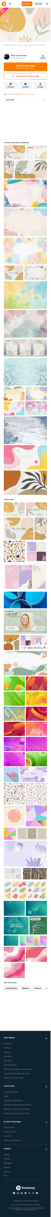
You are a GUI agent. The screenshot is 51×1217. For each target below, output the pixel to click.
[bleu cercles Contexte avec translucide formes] (25, 701)
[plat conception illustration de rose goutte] (33, 968)
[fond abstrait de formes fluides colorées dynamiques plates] (25, 520)
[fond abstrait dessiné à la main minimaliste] (14, 166)
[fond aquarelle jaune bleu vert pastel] (25, 328)
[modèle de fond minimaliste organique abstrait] (13, 291)
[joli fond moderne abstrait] (25, 240)
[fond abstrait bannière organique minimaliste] (14, 151)
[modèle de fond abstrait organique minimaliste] (14, 573)
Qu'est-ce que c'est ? (28, 94)
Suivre (43, 58)
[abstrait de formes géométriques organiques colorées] (14, 457)
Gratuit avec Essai (25, 66)
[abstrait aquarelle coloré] (25, 211)
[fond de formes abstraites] (15, 306)
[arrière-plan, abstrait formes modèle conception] (32, 1065)
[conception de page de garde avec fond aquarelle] (25, 381)
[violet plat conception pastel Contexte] (17, 984)
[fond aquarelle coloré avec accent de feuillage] (14, 442)
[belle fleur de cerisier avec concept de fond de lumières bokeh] (14, 472)
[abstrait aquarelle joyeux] (25, 357)
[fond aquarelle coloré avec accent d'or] (25, 269)
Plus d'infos (10, 99)
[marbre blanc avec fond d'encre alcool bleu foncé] (25, 493)
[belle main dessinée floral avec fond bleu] (25, 405)
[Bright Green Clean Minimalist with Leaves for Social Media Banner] (25, 723)
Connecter (38, 4)
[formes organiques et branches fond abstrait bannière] (31, 168)
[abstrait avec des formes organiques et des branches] (20, 187)
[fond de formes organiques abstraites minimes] (25, 546)
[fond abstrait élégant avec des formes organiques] (11, 744)
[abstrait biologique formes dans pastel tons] (25, 1157)
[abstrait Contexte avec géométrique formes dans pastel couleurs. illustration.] (14, 1047)
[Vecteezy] (3, 3)
